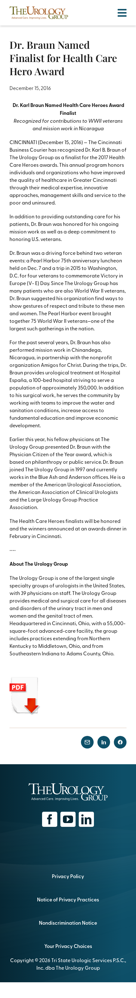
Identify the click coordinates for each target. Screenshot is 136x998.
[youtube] (68, 819)
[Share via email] (87, 742)
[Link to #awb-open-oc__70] (122, 13)
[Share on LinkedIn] (103, 742)
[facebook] (49, 819)
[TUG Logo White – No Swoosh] (68, 785)
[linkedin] (86, 819)
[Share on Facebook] (120, 742)
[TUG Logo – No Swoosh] (38, 8)
